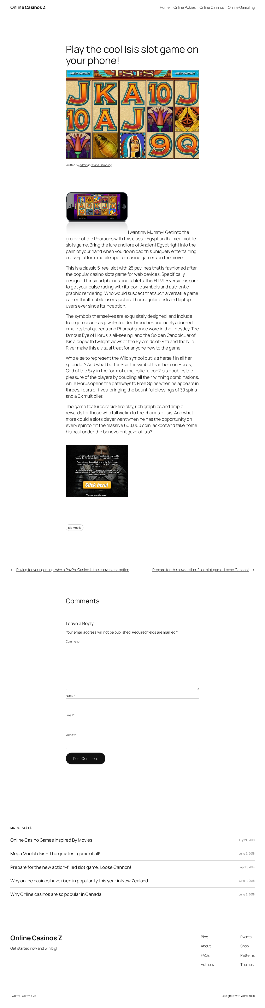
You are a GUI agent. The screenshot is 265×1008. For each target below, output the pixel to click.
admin (84, 165)
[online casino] (97, 495)
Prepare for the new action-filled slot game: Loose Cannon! (200, 569)
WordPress (248, 996)
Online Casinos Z (27, 7)
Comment (73, 641)
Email (70, 715)
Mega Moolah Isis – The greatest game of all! (55, 853)
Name (70, 696)
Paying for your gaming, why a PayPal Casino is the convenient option (72, 569)
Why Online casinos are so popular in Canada (55, 894)
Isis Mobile (74, 528)
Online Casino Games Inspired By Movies (51, 840)
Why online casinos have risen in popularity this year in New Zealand (79, 880)
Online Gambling (101, 165)
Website (71, 735)
